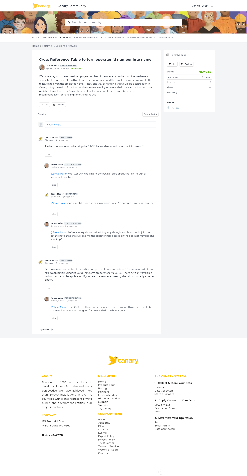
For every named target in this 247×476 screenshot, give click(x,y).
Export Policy (106, 436)
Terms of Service (108, 446)
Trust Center (106, 443)
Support (103, 402)
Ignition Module (108, 395)
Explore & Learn (111, 37)
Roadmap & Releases (140, 37)
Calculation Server (166, 408)
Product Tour (106, 385)
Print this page (178, 55)
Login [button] (205, 5)
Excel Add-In (162, 425)
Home (35, 37)
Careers (103, 453)
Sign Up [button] (196, 5)
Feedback (48, 37)
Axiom (158, 422)
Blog (101, 426)
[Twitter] (172, 108)
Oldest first (149, 114)
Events (102, 432)
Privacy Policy (106, 439)
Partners (164, 37)
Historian (160, 387)
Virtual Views (163, 404)
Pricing (102, 388)
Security (103, 405)
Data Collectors (164, 390)
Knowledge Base (84, 37)
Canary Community (72, 6)
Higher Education (109, 398)
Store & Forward (164, 394)
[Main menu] (212, 5)
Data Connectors (165, 429)
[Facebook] (168, 108)
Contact (103, 429)
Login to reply (54, 124)
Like (46, 104)
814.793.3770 (52, 435)
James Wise (61, 66)
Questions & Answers (65, 46)
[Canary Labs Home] (123, 360)
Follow (60, 104)
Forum (64, 37)
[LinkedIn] (177, 108)
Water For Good (108, 449)
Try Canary (104, 408)
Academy (104, 422)
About (102, 419)
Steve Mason (58, 137)
